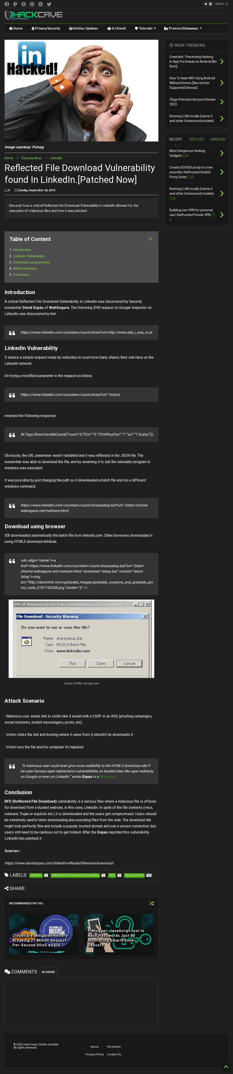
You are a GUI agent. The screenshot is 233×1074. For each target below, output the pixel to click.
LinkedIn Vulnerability (28, 256)
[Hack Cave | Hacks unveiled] (34, 18)
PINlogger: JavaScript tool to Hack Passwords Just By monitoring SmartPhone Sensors (116, 938)
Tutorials (145, 28)
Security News (32, 158)
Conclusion (21, 275)
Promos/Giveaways (183, 28)
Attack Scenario (25, 268)
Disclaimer (114, 1046)
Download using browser (31, 262)
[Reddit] (40, 4)
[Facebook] (7, 4)
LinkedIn (56, 158)
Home (18, 28)
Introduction (22, 250)
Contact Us (114, 1054)
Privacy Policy (95, 1054)
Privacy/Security (47, 28)
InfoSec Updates (85, 28)
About (95, 1046)
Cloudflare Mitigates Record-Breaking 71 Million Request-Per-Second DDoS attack (41, 940)
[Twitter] (49, 4)
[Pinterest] (32, 4)
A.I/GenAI (118, 28)
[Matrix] (23, 4)
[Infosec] (15, 4)
